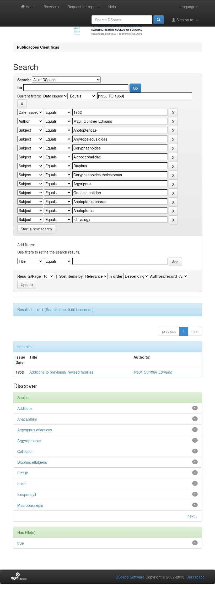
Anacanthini (27, 419)
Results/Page (29, 276)
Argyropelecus (29, 440)
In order (115, 276)
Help (112, 6)
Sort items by (71, 276)
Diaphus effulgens (32, 462)
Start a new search (36, 228)
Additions (25, 408)
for (19, 87)
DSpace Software (130, 577)
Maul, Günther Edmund (152, 372)
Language (187, 6)
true (20, 543)
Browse (50, 6)
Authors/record (163, 276)
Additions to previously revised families (61, 372)
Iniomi (22, 483)
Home (30, 6)
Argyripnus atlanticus (34, 429)
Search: (24, 79)
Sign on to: (185, 19)
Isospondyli (26, 494)
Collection (25, 451)
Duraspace (195, 577)
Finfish (22, 473)
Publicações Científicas (38, 47)
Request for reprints (83, 6)
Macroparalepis (30, 505)
